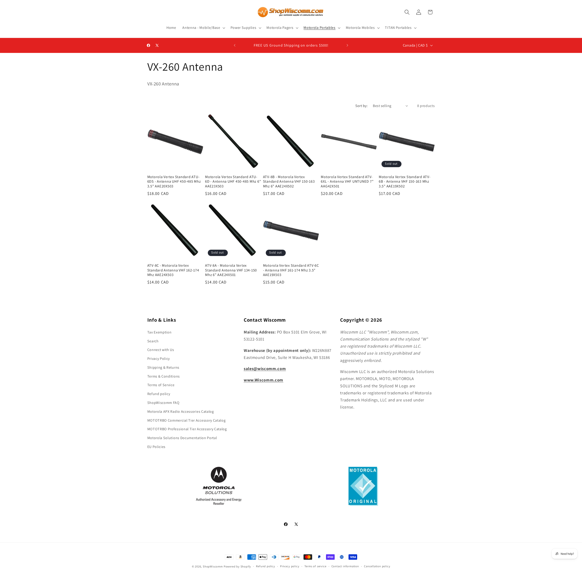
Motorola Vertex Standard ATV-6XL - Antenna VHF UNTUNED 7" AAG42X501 (347, 181)
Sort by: (361, 105)
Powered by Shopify (237, 566)
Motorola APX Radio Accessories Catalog (180, 411)
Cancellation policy (377, 566)
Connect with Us (160, 350)
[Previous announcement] (235, 45)
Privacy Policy (158, 358)
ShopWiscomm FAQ (163, 402)
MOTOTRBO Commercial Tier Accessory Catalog (186, 420)
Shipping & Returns (163, 367)
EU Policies (156, 446)
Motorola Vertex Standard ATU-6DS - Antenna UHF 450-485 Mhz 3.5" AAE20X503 (174, 181)
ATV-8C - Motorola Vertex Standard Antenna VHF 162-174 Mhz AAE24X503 (173, 270)
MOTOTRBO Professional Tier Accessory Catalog (187, 429)
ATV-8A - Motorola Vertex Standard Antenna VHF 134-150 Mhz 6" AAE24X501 (231, 270)
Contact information (345, 566)
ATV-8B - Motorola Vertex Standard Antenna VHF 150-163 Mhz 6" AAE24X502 (289, 181)
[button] (203, 27)
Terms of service (315, 566)
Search (153, 341)
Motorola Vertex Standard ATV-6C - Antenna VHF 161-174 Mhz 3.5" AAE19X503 (291, 270)
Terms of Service (161, 385)
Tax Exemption (159, 332)
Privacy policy (289, 566)
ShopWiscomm (213, 566)
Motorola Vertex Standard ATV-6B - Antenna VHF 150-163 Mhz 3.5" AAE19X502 (405, 181)
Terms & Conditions (163, 376)
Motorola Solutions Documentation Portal (182, 438)
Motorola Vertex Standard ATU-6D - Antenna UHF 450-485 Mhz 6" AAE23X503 (233, 181)
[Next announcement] (347, 45)
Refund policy (158, 394)
